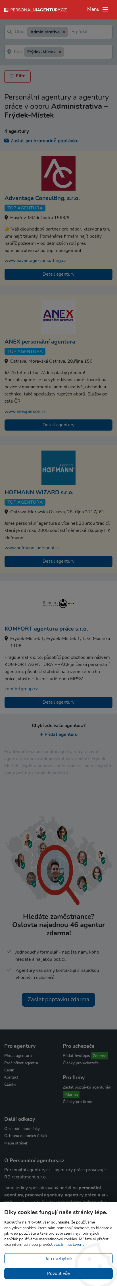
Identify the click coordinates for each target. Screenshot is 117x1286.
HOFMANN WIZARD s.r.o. (39, 492)
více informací (16, 1244)
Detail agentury (58, 274)
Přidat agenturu (61, 734)
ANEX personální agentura (40, 342)
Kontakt (11, 1077)
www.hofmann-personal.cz (32, 548)
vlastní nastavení (68, 1244)
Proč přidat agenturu (22, 1063)
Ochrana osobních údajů (25, 1135)
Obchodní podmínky (22, 1128)
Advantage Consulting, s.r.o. (42, 198)
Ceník (9, 1070)
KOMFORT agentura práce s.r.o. (46, 629)
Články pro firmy (77, 1102)
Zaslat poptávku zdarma (58, 999)
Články (10, 1084)
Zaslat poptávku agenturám (87, 1087)
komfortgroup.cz (21, 689)
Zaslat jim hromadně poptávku (45, 141)
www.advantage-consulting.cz (35, 260)
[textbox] (73, 32)
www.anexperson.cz (25, 411)
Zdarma (99, 1056)
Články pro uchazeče (81, 1063)
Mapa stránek (16, 1143)
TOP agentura (25, 208)
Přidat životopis (76, 1055)
